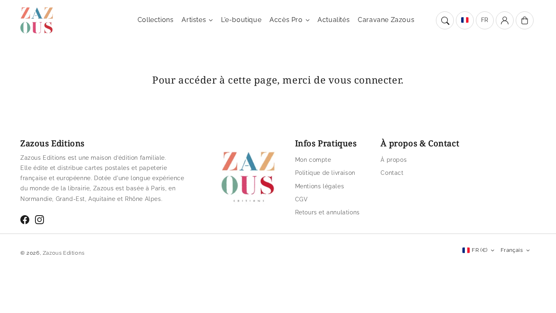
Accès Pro (285, 20)
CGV (301, 199)
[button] (445, 20)
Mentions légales (319, 186)
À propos (394, 159)
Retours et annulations (327, 212)
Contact (392, 173)
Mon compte (313, 159)
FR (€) (479, 250)
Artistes (194, 20)
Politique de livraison (325, 173)
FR (484, 20)
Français (512, 250)
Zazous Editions (64, 253)
